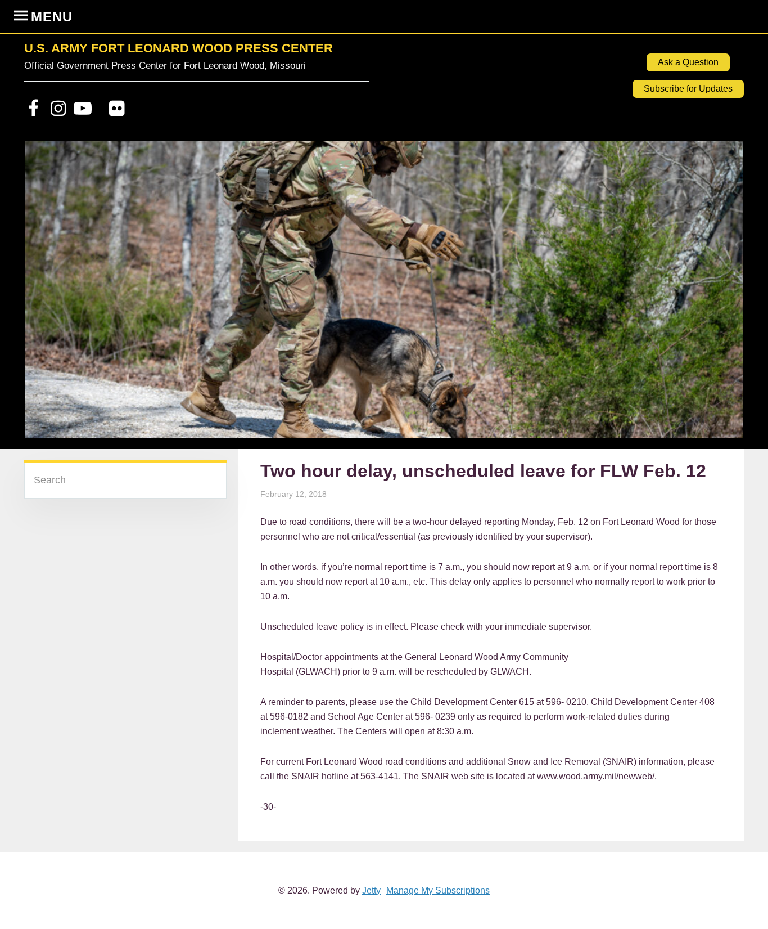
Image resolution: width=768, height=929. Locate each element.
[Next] (720, 294)
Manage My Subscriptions (438, 890)
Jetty (371, 890)
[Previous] (47, 294)
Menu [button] (52, 16)
